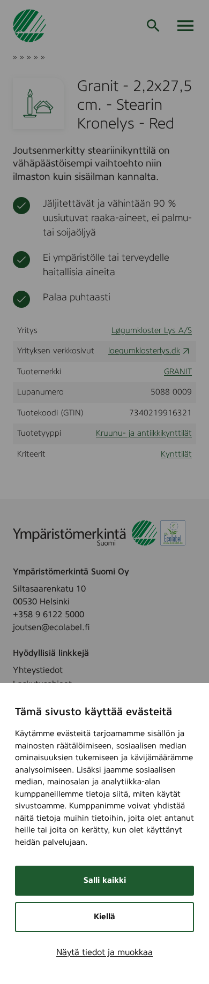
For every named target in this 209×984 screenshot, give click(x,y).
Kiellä (104, 917)
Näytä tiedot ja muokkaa (104, 952)
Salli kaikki (105, 880)
